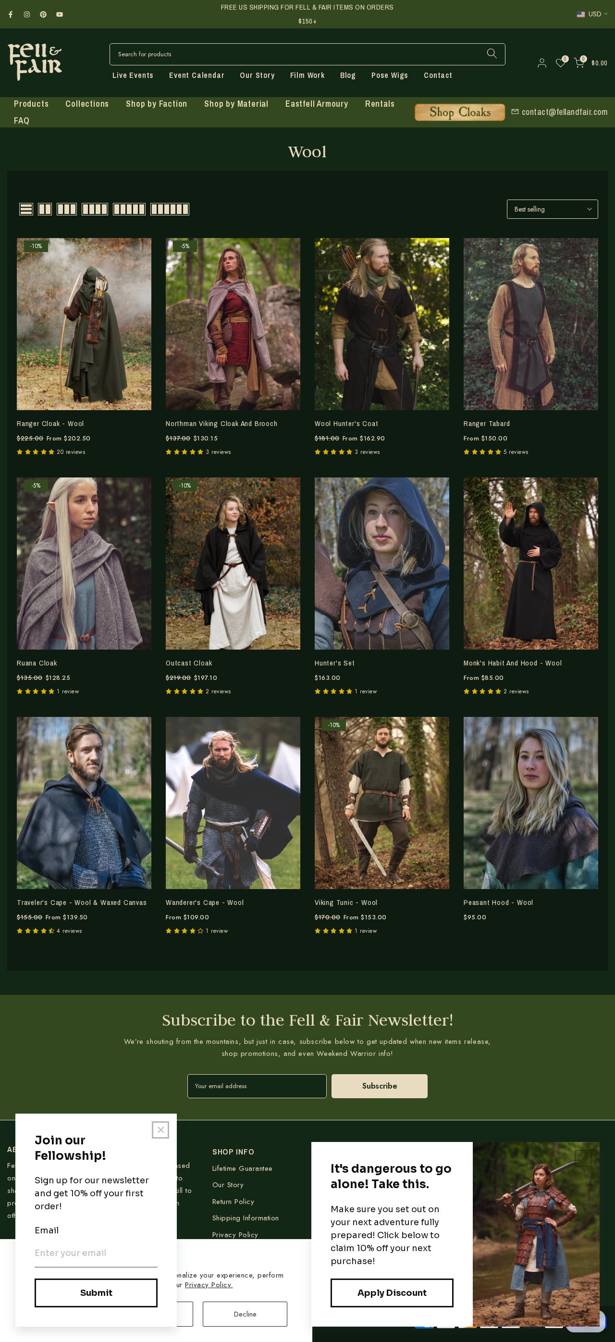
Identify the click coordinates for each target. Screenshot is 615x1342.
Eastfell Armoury (316, 104)
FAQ (21, 120)
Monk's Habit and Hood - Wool (513, 663)
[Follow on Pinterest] (43, 14)
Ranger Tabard (487, 423)
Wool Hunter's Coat (346, 423)
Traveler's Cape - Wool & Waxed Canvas (82, 902)
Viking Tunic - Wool (346, 902)
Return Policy (233, 1201)
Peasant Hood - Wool (498, 902)
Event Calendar (196, 75)
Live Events (133, 75)
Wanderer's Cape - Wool (205, 902)
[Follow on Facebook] (10, 14)
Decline (245, 1314)
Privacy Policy (235, 1234)
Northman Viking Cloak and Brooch (222, 423)
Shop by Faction (156, 104)
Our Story (257, 75)
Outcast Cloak (189, 663)
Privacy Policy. (209, 1284)
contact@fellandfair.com (563, 111)
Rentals (380, 104)
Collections (87, 104)
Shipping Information (245, 1218)
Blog (348, 75)
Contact (438, 75)
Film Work (307, 75)
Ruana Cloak (37, 663)
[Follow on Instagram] (27, 14)
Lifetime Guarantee (242, 1168)
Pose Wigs (389, 75)
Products (31, 104)
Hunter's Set (335, 663)
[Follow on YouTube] (59, 14)
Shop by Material (236, 104)
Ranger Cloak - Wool (50, 423)
